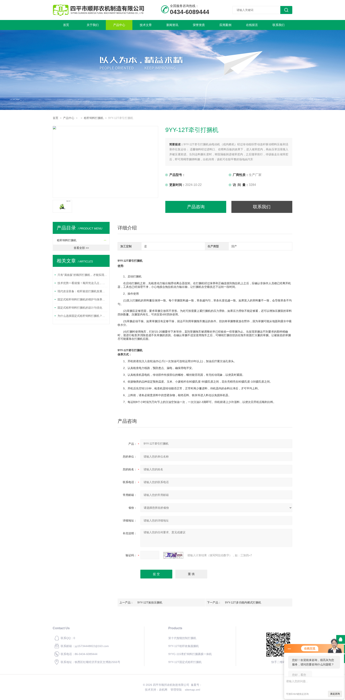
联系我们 (279, 25)
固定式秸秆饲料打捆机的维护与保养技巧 (83, 299)
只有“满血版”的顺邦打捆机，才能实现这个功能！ (83, 274)
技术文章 (146, 25)
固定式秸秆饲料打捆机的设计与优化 (80, 307)
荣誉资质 (199, 25)
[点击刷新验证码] (173, 555)
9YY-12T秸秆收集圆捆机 (183, 646)
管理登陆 (176, 689)
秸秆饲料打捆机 (93, 118)
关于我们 (93, 25)
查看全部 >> (81, 247)
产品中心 (119, 25)
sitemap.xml (192, 689)
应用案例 (225, 25)
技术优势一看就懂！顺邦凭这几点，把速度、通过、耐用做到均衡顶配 (83, 283)
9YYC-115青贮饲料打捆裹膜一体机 (190, 654)
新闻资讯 (172, 25)
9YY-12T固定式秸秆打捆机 (185, 662)
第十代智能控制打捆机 (182, 638)
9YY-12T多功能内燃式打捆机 (243, 602)
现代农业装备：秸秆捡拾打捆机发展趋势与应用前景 (83, 291)
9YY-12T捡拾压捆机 (149, 602)
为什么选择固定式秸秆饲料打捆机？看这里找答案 (83, 315)
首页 (66, 25)
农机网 (163, 689)
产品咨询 (196, 206)
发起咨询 (335, 693)
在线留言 (252, 25)
